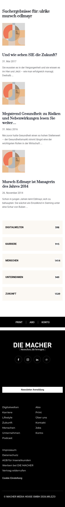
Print (19, 322)
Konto (46, 322)
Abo (32, 322)
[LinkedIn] (37, 359)
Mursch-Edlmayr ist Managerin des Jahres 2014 (28, 184)
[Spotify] (46, 359)
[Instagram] (27, 359)
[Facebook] (18, 359)
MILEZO (51, 496)
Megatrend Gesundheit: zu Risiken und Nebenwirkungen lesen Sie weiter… (31, 118)
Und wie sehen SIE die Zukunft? (29, 55)
